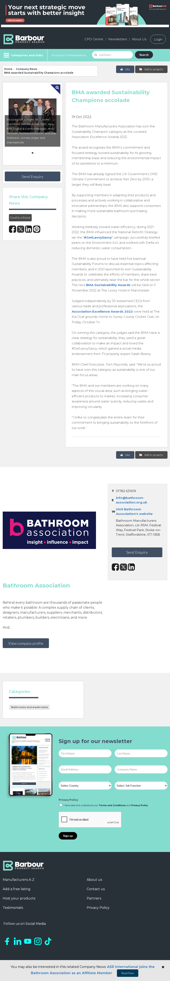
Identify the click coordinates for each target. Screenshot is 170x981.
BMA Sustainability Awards (108, 285)
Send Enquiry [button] (32, 176)
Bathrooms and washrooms (29, 707)
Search (144, 54)
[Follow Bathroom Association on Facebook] (115, 567)
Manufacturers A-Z (18, 880)
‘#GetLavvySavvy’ (98, 237)
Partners (94, 898)
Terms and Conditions (112, 805)
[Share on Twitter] (20, 229)
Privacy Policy (68, 799)
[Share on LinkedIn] (28, 229)
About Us (139, 39)
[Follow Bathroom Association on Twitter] (123, 567)
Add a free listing (16, 889)
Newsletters (117, 39)
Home (8, 69)
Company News (26, 69)
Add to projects (153, 69)
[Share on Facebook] (12, 229)
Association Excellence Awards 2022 (102, 311)
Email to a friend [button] (20, 217)
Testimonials (13, 908)
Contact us (96, 889)
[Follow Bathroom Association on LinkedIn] (131, 567)
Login (158, 39)
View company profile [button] (25, 643)
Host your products (19, 898)
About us (94, 880)
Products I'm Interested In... (70, 55)
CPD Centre (94, 39)
